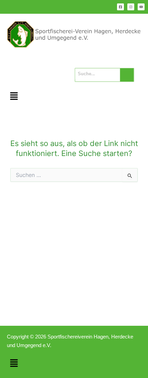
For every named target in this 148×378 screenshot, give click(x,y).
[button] (14, 96)
